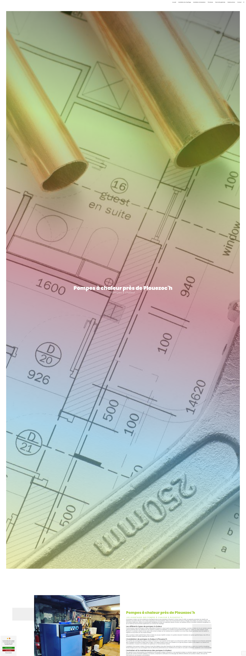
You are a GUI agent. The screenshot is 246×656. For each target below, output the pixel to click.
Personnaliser (8, 652)
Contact (239, 2)
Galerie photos (231, 2)
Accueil (174, 2)
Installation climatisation (199, 2)
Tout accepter (8, 647)
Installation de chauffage (184, 2)
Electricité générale (220, 2)
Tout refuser (8, 650)
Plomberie (210, 2)
